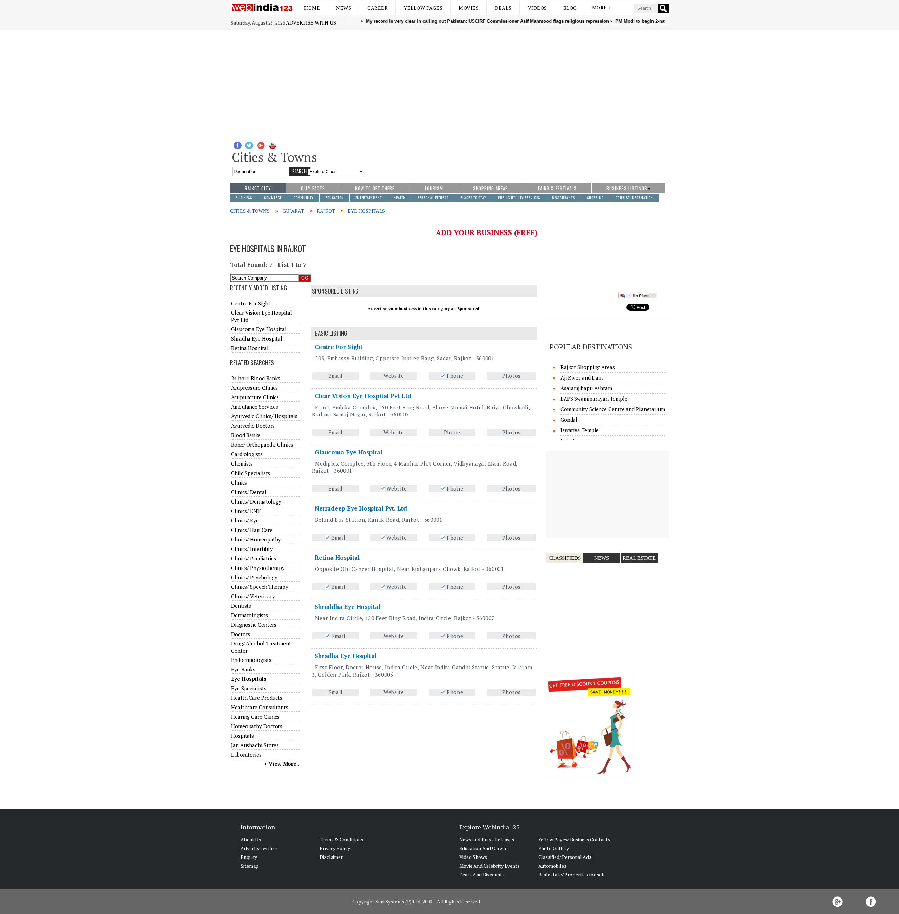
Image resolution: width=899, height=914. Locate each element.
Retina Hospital (337, 557)
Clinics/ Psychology (254, 577)
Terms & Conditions (341, 839)
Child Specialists (250, 472)
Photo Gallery (553, 848)
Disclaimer (331, 857)
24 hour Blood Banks (255, 378)
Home (312, 8)
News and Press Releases (486, 839)
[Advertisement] (449, 83)
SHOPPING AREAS (490, 188)
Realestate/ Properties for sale (572, 874)
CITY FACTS (313, 188)
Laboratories (246, 754)
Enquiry (249, 857)
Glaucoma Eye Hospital (348, 452)
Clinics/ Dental (249, 491)
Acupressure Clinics (254, 387)
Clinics (239, 482)
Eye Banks (243, 669)
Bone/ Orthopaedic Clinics (262, 444)
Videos (537, 8)
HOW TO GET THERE (374, 188)
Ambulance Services (254, 406)
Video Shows (473, 857)
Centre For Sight (338, 347)
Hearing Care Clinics (255, 716)
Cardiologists (247, 454)
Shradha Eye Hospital (346, 656)
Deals (503, 8)
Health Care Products (256, 697)
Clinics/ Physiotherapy (258, 567)
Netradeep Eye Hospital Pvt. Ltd (361, 508)
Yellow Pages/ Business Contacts (574, 839)
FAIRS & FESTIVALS (557, 188)
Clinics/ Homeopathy (256, 539)
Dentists (241, 605)
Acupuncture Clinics (255, 397)
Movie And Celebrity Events (489, 865)
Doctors (240, 634)
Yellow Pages (423, 8)
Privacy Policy (335, 848)
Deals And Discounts (482, 874)
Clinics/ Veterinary (253, 596)
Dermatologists (249, 615)
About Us (251, 839)
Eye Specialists (249, 688)
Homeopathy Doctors (256, 726)
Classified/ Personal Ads (565, 857)
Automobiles (552, 865)
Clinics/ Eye (245, 520)
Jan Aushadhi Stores (255, 745)
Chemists (242, 463)
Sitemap (249, 865)
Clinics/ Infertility (252, 548)
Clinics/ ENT (246, 510)
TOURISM (433, 188)
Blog (570, 8)
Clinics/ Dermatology (256, 501)
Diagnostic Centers (253, 624)
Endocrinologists (251, 659)
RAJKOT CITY (258, 188)
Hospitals (242, 735)
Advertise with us (311, 22)
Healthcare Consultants (259, 707)
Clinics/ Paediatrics (253, 558)
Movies (469, 8)
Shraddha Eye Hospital (348, 607)
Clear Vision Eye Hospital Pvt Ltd (363, 396)
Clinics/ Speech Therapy (259, 586)
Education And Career (483, 848)
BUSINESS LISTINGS (626, 188)
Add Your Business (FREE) (486, 232)
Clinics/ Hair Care (252, 529)
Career (377, 8)
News (343, 8)
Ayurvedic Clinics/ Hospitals (264, 416)
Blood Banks (246, 435)
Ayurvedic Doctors (253, 425)
